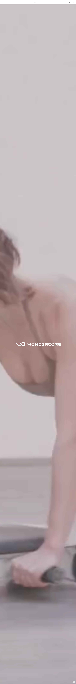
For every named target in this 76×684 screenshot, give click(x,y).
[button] (2, 2)
